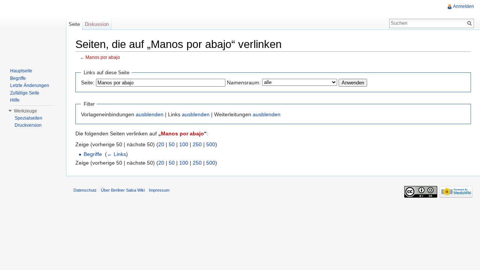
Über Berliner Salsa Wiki (123, 190)
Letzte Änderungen (29, 85)
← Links (116, 154)
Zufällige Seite (24, 93)
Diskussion (97, 24)
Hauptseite (21, 71)
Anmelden (463, 6)
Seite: (87, 83)
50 (172, 144)
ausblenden (150, 114)
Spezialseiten (28, 118)
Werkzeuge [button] (25, 111)
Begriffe (93, 154)
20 (161, 144)
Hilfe (15, 100)
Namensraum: (244, 83)
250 (197, 144)
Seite (74, 24)
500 (210, 144)
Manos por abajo (103, 57)
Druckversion (28, 125)
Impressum (159, 190)
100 (183, 144)
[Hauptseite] (33, 30)
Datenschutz (85, 190)
